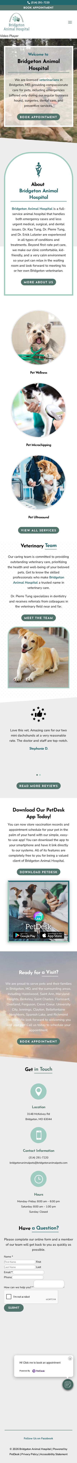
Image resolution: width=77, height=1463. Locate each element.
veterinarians (49, 80)
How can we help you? (18, 1287)
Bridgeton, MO (34, 1119)
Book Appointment (38, 8)
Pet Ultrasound (38, 517)
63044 (48, 1119)
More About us (38, 282)
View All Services (38, 530)
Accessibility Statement (53, 1454)
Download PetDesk (38, 872)
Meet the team (38, 618)
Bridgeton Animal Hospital (32, 209)
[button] (67, 1384)
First (38, 1262)
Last (38, 1267)
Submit (13, 1308)
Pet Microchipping (38, 445)
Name (8, 1256)
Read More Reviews (38, 786)
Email (8, 1272)
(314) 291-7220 (38, 1157)
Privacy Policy (29, 1454)
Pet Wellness (38, 373)
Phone (8, 1277)
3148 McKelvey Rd (38, 1114)
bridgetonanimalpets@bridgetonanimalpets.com (39, 1163)
